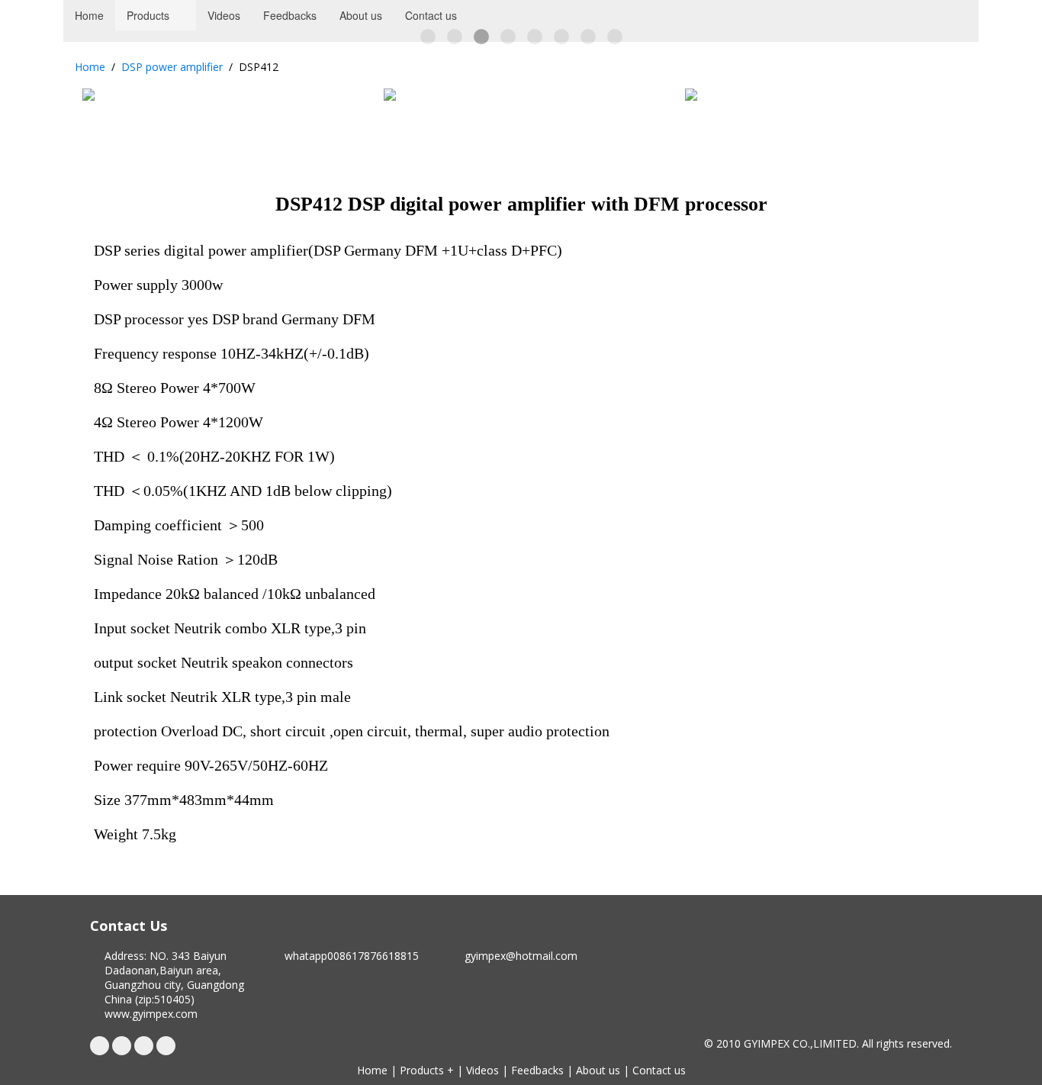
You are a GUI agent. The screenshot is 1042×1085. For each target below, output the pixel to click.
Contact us (659, 1070)
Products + (427, 1070)
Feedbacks (537, 1070)
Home (90, 67)
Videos (482, 1070)
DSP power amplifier (172, 67)
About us (598, 1070)
